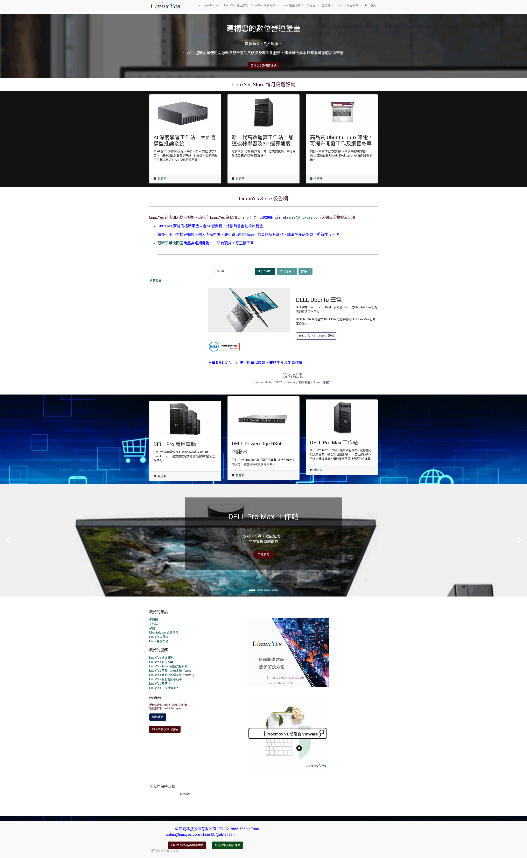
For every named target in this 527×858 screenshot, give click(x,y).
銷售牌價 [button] (286, 271)
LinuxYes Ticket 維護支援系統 (168, 666)
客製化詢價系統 (172, 675)
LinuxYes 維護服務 (161, 657)
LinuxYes (155, 675)
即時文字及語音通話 (263, 65)
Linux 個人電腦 (158, 637)
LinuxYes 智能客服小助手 (165, 679)
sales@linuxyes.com (304, 217)
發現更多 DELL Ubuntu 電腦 (316, 335)
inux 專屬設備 (159, 641)
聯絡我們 (157, 717)
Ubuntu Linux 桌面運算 (163, 632)
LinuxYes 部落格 (159, 683)
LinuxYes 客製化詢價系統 (165, 670)
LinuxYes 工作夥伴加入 (164, 688)
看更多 (161, 178)
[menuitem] (236, 5)
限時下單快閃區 (170, 243)
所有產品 (155, 280)
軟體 (152, 628)
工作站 (153, 624)
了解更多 (263, 554)
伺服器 (153, 619)
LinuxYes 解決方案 (161, 662)
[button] (365, 5)
